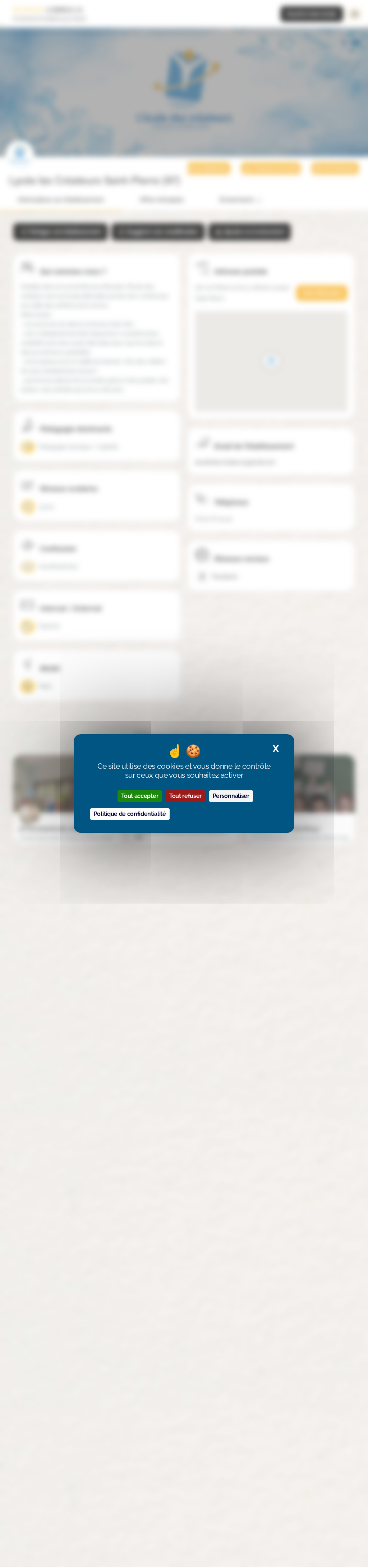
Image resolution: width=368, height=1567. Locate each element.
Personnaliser (231, 795)
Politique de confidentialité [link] (130, 813)
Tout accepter (139, 795)
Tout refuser (185, 795)
